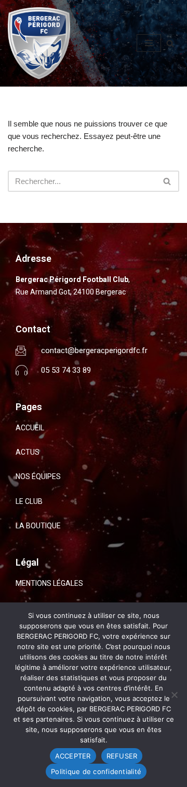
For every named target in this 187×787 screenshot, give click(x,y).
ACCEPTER (73, 756)
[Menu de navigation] (149, 43)
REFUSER (122, 756)
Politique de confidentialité (96, 771)
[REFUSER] (174, 695)
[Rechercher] (170, 43)
